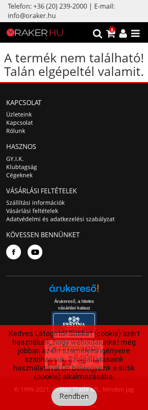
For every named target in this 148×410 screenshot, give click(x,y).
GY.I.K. (15, 159)
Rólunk (15, 131)
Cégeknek (19, 175)
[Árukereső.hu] (74, 291)
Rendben (74, 396)
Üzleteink (19, 114)
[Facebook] (13, 252)
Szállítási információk (35, 202)
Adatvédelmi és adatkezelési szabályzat (60, 219)
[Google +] (35, 252)
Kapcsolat (19, 122)
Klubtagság (21, 167)
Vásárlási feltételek (32, 211)
